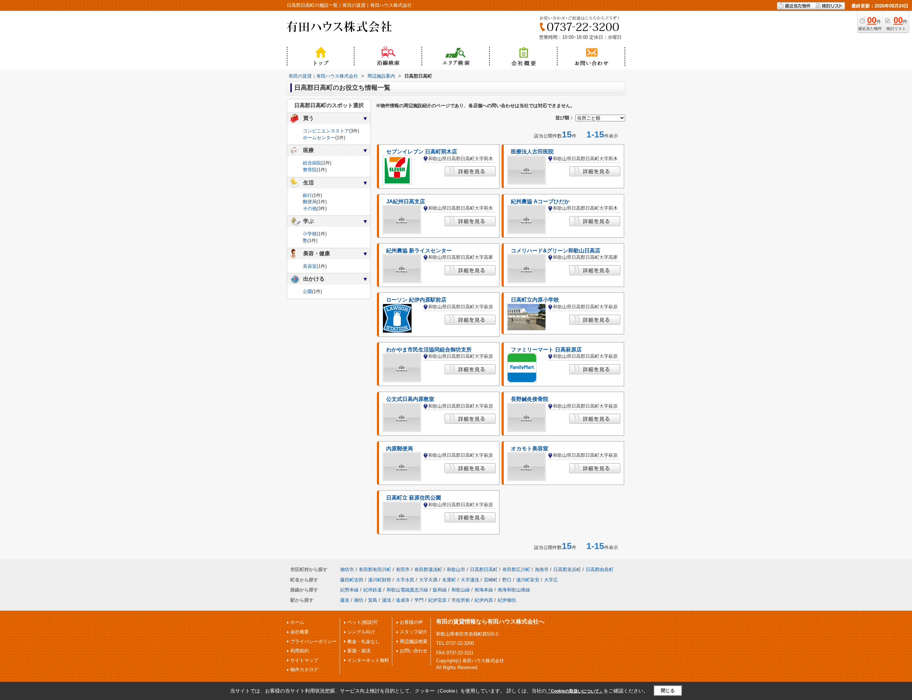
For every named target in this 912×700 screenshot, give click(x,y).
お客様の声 (411, 622)
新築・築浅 (358, 650)
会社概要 (299, 631)
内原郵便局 (399, 448)
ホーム (297, 622)
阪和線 (440, 589)
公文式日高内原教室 (410, 399)
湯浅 (386, 600)
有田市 (403, 569)
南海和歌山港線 (514, 589)
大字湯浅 (470, 580)
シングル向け (361, 631)
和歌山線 (460, 589)
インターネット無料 (368, 660)
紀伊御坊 (507, 600)
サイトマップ (304, 660)
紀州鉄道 (372, 589)
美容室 (310, 266)
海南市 (542, 569)
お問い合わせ (414, 650)
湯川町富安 (527, 580)
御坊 (358, 600)
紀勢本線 (349, 589)
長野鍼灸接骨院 (529, 399)
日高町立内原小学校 (535, 300)
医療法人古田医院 (532, 152)
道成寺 (403, 600)
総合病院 (312, 163)
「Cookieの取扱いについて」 (574, 691)
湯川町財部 (379, 580)
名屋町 (449, 580)
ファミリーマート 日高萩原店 (546, 349)
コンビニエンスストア (326, 131)
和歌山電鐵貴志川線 (407, 589)
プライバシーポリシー (313, 641)
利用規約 (299, 650)
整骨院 (310, 169)
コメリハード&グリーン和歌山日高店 (555, 251)
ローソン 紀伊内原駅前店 (416, 300)
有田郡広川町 (516, 569)
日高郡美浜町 (567, 569)
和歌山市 (456, 569)
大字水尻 (405, 580)
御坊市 (347, 569)
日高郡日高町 (484, 569)
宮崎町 (491, 580)
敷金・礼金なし (363, 641)
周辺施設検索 (414, 641)
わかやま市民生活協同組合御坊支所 (429, 349)
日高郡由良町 (599, 569)
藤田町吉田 (351, 580)
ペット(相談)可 (362, 622)
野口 (507, 580)
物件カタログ (304, 669)
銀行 (307, 195)
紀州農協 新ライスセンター (419, 251)
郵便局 (310, 201)
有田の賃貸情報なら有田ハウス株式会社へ (490, 621)
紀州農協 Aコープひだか (540, 201)
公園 (307, 291)
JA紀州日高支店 (405, 201)
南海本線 (484, 589)
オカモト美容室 (529, 448)
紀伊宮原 (437, 600)
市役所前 (460, 600)
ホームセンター (319, 137)
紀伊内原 (484, 600)
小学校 (310, 233)
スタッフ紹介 (414, 631)
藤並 (344, 600)
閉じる (668, 690)
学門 (419, 600)
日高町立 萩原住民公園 (413, 498)
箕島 (372, 600)
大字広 (551, 580)
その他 (310, 208)
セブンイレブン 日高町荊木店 (421, 152)
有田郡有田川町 (375, 569)
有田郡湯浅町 (428, 569)
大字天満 (428, 580)
